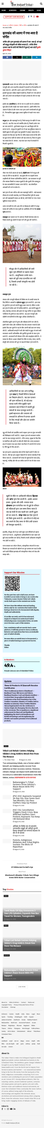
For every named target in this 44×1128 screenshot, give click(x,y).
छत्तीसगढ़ (28, 1044)
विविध (3, 1044)
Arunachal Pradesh (24, 1022)
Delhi (25, 1017)
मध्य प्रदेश (4, 1047)
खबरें (17, 1044)
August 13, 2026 (19, 849)
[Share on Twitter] (17, 57)
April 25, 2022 (7, 53)
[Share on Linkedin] (36, 57)
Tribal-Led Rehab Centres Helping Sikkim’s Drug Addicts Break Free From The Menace (21, 753)
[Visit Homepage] (22, 3)
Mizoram (19, 1025)
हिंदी (3, 1037)
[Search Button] (41, 4)
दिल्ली (38, 1044)
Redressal (31, 1002)
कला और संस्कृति (10, 1044)
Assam (34, 1022)
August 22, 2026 (26, 760)
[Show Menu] (3, 4)
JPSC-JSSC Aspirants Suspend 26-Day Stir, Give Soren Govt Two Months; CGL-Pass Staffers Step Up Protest (27, 799)
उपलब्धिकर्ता (4, 1041)
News (28, 1014)
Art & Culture (11, 1031)
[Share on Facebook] (7, 57)
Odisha (10, 1028)
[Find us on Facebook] (2, 1109)
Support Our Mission (14, 17)
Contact (23, 1002)
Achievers (13, 10)
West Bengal (25, 1028)
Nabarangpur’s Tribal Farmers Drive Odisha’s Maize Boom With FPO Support (24, 785)
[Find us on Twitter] (5, 1109)
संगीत (24, 25)
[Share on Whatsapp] (27, 57)
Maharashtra (5, 1022)
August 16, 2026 (19, 835)
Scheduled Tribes (7, 1034)
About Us (4, 1002)
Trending (10, 1017)
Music (38, 1014)
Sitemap (12, 1007)
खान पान (16, 1041)
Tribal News (36, 1031)
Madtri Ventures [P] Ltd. (13, 1123)
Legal (39, 10)
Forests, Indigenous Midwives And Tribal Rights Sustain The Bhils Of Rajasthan (26, 843)
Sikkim (33, 1025)
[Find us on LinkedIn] (14, 1109)
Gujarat (31, 1017)
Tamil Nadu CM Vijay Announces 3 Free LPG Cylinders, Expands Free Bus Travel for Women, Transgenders (21, 913)
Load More (22, 986)
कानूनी (10, 1041)
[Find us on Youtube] (11, 1109)
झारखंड (33, 1044)
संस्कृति (33, 1041)
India (6, 746)
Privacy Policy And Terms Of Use (24, 1005)
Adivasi (6, 955)
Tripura (4, 1028)
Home (4, 10)
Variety (4, 1031)
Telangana (17, 1028)
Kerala (23, 1020)
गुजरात (22, 1044)
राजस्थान (10, 1047)
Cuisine (22, 10)
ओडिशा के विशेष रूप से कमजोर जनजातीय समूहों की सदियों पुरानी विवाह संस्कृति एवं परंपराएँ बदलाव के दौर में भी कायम (26, 829)
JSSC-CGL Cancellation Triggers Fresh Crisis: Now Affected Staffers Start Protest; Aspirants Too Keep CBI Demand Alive (26, 814)
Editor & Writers (14, 1002)
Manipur (4, 1025)
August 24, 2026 (11, 919)
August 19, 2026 (19, 805)
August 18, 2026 (19, 821)
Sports (3, 1017)
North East (14, 1022)
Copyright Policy (7, 1005)
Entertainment (21, 1031)
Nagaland (26, 1025)
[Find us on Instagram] (8, 1109)
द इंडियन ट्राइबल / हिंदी (15, 25)
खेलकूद (22, 1041)
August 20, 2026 (19, 791)
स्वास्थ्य (27, 1041)
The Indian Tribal (9, 760)
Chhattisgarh (18, 1017)
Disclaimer (5, 1007)
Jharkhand (17, 1020)
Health (31, 10)
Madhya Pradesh (32, 1020)
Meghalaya (11, 1025)
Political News (36, 1028)
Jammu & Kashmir (7, 1020)
